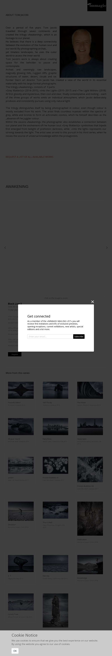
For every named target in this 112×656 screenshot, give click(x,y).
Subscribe (78, 336)
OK (15, 651)
